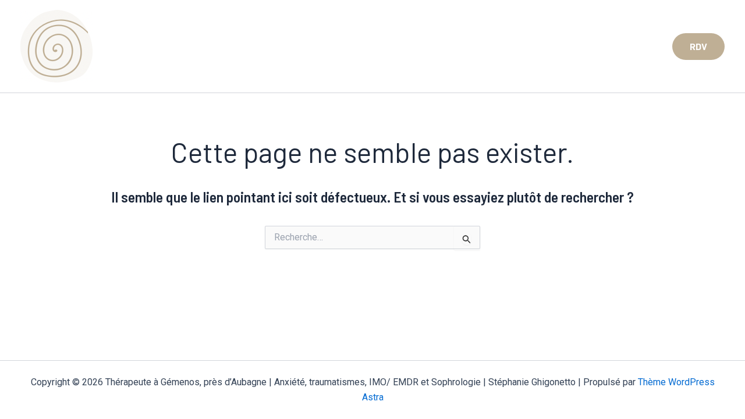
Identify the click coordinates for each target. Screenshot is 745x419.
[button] (698, 46)
